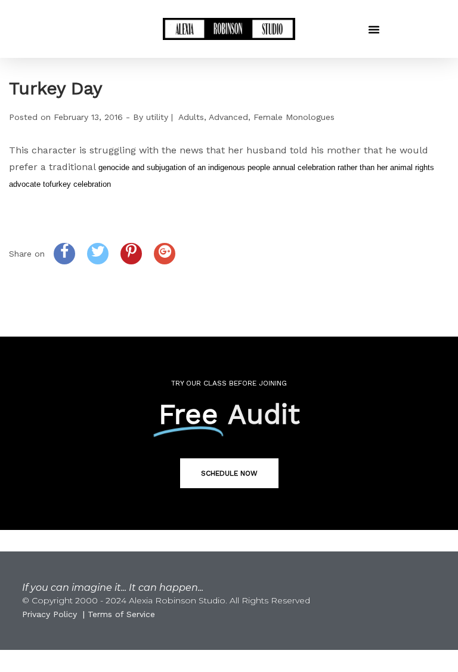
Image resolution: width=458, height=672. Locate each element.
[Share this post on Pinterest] (131, 253)
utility (157, 117)
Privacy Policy (49, 614)
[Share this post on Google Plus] (164, 253)
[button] (374, 29)
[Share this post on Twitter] (98, 253)
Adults (191, 117)
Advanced (228, 117)
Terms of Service (121, 614)
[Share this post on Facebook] (64, 253)
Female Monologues (294, 117)
